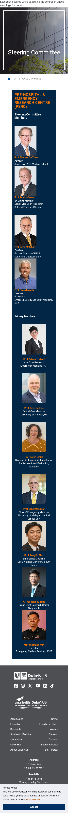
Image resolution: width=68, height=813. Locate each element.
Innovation (16, 739)
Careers (53, 734)
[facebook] (16, 686)
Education (15, 724)
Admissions (16, 718)
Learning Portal (49, 744)
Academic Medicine (21, 734)
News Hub (15, 744)
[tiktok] (52, 686)
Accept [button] (34, 807)
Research (15, 729)
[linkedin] (45, 686)
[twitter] (30, 686)
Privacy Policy (33, 799)
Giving (54, 718)
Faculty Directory (48, 724)
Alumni (54, 729)
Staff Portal (51, 749)
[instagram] (23, 686)
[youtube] (37, 686)
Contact (53, 739)
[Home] (9, 78)
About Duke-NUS (19, 749)
